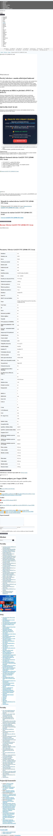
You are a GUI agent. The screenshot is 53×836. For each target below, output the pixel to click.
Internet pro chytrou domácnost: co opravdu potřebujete (9, 724)
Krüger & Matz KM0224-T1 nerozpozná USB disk (8, 554)
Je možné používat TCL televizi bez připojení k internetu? (9, 666)
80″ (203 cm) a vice (43, 49)
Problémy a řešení (6, 5)
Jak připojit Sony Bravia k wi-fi (9, 623)
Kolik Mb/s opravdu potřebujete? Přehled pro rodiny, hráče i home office (9, 746)
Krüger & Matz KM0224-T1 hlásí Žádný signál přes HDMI (9, 559)
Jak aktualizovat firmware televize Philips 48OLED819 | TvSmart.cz (9, 821)
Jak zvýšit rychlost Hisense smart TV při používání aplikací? (8, 675)
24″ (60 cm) (6, 48)
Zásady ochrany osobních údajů (9, 832)
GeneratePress (17, 835)
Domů (2, 52)
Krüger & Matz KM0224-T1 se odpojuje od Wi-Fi (9, 568)
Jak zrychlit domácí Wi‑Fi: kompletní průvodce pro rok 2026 (8, 718)
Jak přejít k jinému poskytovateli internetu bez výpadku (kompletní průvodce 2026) (9, 737)
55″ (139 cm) (46, 48)
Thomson (4, 42)
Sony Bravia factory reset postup (9, 622)
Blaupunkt (5, 17)
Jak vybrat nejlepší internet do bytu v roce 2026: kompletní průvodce (9, 711)
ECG (4, 20)
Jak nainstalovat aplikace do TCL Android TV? (8, 658)
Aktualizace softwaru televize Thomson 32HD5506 (9, 798)
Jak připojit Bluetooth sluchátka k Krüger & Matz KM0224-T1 (9, 550)
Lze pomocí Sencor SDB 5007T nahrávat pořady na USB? (9, 655)
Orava (4, 31)
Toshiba (4, 43)
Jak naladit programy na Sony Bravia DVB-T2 (9, 620)
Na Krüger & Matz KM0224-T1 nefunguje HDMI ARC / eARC (9, 557)
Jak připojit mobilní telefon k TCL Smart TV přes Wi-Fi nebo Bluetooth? (9, 663)
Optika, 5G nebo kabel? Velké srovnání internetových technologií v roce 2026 (9, 715)
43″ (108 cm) (26, 48)
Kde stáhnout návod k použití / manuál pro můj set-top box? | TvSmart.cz (9, 808)
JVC (3, 27)
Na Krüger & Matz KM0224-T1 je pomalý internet (9, 566)
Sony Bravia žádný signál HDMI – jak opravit (8, 651)
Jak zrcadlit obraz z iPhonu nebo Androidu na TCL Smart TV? (9, 672)
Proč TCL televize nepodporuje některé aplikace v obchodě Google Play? (9, 669)
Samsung (4, 34)
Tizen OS (4, 697)
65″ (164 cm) (18, 49)
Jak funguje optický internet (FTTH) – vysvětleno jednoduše (9, 760)
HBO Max (5, 700)
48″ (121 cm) (32, 48)
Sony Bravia (5, 38)
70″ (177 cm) (25, 49)
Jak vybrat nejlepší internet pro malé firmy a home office (9, 762)
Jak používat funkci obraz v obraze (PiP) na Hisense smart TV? (9, 678)
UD (3, 45)
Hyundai (4, 26)
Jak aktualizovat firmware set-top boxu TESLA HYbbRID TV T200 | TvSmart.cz (9, 814)
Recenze (4, 3)
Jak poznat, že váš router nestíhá (9, 771)
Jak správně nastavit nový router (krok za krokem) (9, 740)
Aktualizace (5, 1)
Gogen (4, 22)
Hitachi (4, 25)
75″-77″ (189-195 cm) (34, 49)
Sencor (4, 35)
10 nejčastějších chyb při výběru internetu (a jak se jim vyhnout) (9, 721)
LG (3, 28)
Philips (4, 33)
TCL (4, 40)
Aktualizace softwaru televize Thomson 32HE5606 (9, 791)
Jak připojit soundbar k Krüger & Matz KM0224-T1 (9, 552)
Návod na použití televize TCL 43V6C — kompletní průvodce (8, 784)
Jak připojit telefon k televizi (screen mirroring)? (8, 683)
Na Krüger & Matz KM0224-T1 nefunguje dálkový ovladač (9, 573)
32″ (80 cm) (12, 48)
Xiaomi (4, 46)
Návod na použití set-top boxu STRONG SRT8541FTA (9, 810)
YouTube (4, 698)
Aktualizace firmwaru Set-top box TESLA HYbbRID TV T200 (9, 817)
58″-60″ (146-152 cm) (10, 49)
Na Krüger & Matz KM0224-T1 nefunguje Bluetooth (9, 564)
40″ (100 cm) (19, 48)
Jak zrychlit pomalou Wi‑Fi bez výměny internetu (9, 765)
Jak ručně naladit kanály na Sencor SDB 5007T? (8, 653)
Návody (4, 2)
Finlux (4, 21)
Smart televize (5, 704)
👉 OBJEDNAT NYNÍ (20, 140)
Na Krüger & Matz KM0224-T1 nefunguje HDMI (9, 561)
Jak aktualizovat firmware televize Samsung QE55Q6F (8, 690)
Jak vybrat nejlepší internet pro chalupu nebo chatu (9, 767)
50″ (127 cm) (39, 48)
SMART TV (2, 10)
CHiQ (4, 19)
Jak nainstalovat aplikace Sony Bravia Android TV (9, 637)
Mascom (4, 29)
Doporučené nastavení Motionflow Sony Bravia (8, 630)
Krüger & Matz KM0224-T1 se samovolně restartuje (9, 580)
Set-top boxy (5, 6)
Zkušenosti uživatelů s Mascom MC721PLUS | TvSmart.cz (9, 804)
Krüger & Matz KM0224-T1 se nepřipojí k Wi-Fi (9, 571)
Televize (5, 52)
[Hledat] (13, 540)
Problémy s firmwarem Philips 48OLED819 (9, 823)
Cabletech (5, 18)
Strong (4, 39)
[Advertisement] (18, 181)
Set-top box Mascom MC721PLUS (9, 805)
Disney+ (4, 699)
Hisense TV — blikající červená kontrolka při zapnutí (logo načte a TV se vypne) (9, 795)
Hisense (4, 24)
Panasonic (5, 32)
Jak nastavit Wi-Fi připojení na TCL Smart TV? (9, 660)
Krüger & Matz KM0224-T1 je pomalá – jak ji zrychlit (9, 575)
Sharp (4, 36)
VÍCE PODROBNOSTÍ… (5, 221)
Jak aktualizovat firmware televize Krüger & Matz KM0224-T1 (8, 592)
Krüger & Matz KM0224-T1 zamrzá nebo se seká (8, 578)
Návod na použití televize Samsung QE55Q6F (8, 688)
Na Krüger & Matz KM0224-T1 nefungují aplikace (9, 547)
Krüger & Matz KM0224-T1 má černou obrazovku (9, 585)
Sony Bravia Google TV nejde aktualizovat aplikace (9, 639)
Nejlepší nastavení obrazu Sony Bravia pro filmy (9, 627)
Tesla (4, 41)
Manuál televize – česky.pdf (16, 207)
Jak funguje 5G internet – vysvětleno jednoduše (8, 758)
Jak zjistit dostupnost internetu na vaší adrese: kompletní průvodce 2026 (9, 743)
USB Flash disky (6, 7)
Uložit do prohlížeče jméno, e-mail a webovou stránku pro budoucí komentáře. (18, 531)
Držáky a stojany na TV (7, 8)
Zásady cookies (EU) (7, 833)
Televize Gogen (24, 472)
